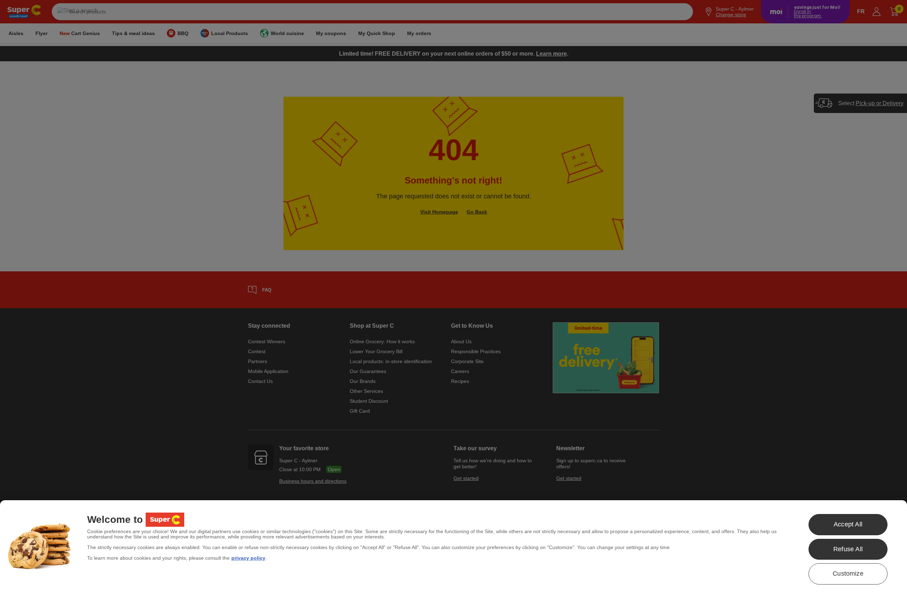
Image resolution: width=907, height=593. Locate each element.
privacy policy (248, 558)
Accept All (848, 524)
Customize (848, 573)
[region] (453, 546)
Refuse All (848, 549)
